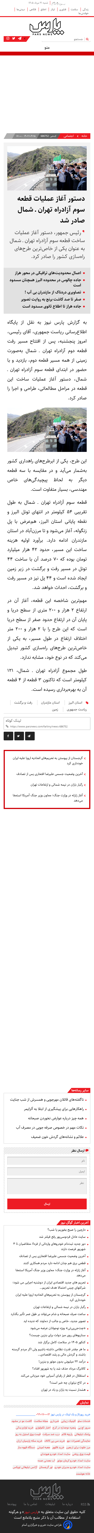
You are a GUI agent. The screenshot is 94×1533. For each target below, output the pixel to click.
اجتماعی (69, 136)
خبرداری (54, 1421)
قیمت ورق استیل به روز (28, 1434)
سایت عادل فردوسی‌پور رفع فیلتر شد (62, 1236)
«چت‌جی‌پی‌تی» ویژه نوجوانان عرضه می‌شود (58, 1328)
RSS (84, 1504)
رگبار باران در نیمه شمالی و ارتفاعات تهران (57, 784)
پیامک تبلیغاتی (82, 1434)
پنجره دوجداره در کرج (64, 1427)
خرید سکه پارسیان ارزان (29, 1441)
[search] (88, 39)
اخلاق (44, 9)
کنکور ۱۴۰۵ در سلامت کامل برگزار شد (62, 1342)
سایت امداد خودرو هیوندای (55, 1454)
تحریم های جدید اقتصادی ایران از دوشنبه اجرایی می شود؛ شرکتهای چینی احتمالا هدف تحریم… (49, 1285)
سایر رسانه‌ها (80, 1090)
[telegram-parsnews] (19, 38)
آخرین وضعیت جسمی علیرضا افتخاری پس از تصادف (49, 774)
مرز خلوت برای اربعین (78, 1447)
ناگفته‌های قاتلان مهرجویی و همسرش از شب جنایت (47, 1099)
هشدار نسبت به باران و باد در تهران (63, 1389)
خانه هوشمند (83, 1474)
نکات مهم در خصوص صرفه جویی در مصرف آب (50, 1127)
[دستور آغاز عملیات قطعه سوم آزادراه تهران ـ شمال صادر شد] (30, 736)
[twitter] (19, 736)
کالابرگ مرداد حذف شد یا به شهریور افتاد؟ (59, 1368)
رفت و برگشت (23, 702)
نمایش (84, 1402)
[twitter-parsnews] (13, 38)
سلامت (75, 9)
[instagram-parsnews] (7, 38)
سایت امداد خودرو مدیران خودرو (72, 1467)
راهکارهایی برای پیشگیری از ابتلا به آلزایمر (54, 1109)
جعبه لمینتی (43, 1447)
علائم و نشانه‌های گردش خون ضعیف (57, 1137)
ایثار (53, 9)
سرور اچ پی (84, 1427)
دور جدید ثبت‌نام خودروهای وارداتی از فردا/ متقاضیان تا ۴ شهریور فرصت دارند (49, 1246)
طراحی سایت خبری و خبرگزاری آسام (42, 1525)
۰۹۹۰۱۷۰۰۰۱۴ (43, 1414)
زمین (55, 709)
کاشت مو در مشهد (21, 1421)
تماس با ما (31, 1504)
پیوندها (11, 1504)
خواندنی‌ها (83, 13)
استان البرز (75, 702)
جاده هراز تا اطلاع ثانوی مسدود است (51, 306)
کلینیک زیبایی (68, 1421)
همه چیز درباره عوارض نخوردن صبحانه (56, 1118)
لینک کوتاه (13, 721)
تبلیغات (50, 1504)
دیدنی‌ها (21, 9)
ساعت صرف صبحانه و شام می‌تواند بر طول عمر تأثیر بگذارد (48, 1314)
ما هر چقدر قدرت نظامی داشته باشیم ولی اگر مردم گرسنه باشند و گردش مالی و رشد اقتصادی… (49, 1352)
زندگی (86, 9)
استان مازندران (50, 702)
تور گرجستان (46, 1467)
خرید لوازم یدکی (25, 1427)
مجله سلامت (41, 1421)
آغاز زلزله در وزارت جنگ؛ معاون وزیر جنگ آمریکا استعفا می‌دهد (48, 798)
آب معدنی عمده (46, 1460)
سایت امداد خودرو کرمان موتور (73, 1460)
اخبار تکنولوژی (43, 1427)
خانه (84, 136)
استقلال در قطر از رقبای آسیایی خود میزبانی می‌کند (53, 1375)
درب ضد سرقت (51, 1434)
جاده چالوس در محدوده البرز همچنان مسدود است (45, 283)
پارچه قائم (67, 1434)
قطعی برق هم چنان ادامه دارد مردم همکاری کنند (54, 1263)
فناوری (63, 9)
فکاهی (33, 9)
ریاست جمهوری (77, 709)
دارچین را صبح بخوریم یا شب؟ (66, 1229)
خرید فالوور (58, 1447)
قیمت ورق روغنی (81, 1454)
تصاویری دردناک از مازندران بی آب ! (53, 292)
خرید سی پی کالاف (54, 1441)
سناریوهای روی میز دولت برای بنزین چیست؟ (57, 1335)
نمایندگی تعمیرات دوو (78, 1441)
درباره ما (67, 1504)
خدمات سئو (84, 1421)
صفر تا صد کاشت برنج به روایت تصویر (51, 299)
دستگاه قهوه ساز (26, 1447)
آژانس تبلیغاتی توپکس (25, 1467)
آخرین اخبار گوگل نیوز (74, 1222)
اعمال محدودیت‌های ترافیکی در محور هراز (48, 273)
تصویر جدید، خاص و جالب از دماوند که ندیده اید (55, 1321)
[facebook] (8, 736)
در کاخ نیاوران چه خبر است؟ (68, 1382)
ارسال (47, 1204)
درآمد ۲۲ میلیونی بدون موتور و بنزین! (62, 1361)
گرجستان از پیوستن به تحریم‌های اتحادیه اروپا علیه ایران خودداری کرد (48, 761)
